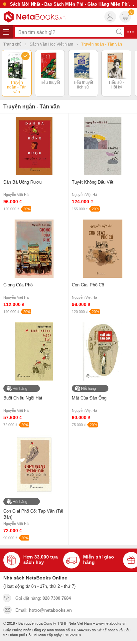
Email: (43, 610)
